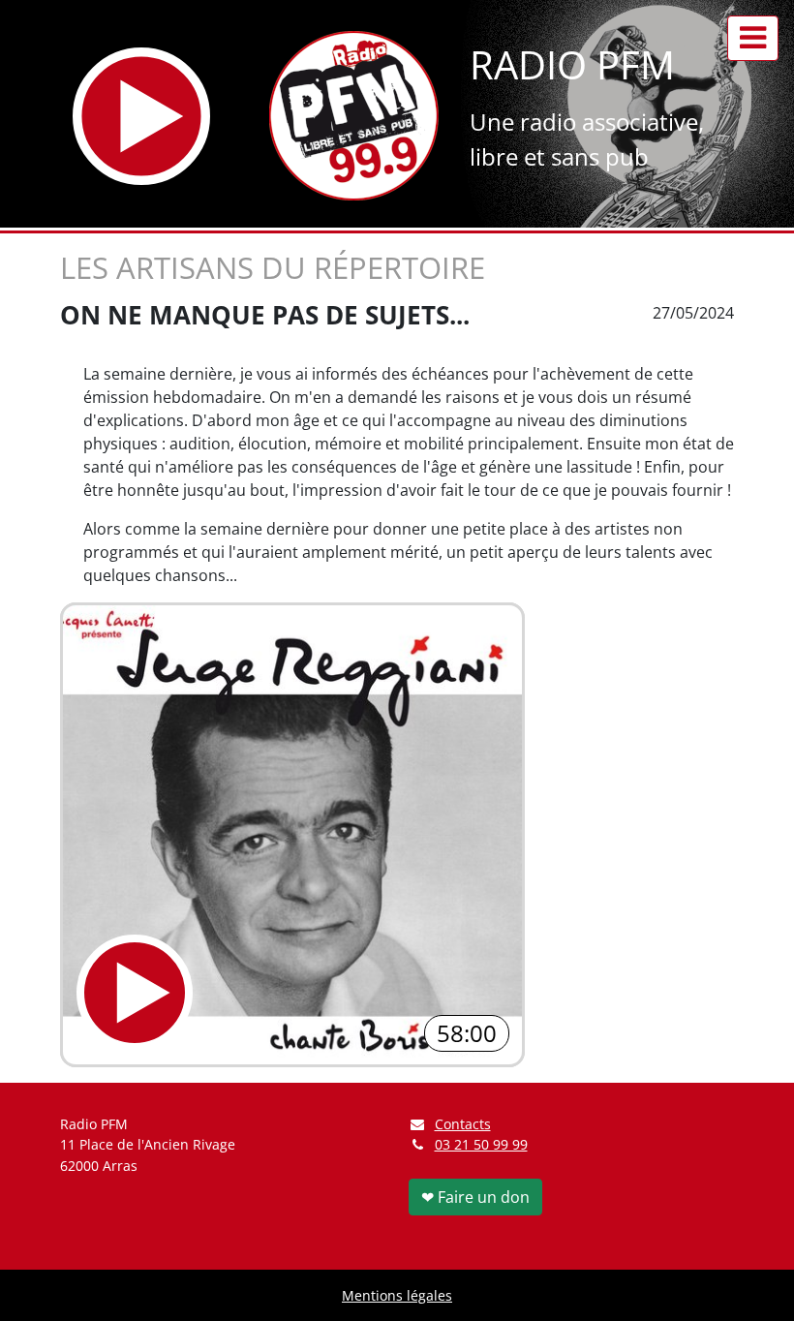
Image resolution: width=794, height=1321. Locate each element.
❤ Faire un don (475, 1197)
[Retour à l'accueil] (354, 115)
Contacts (463, 1124)
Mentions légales (397, 1295)
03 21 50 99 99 (481, 1144)
